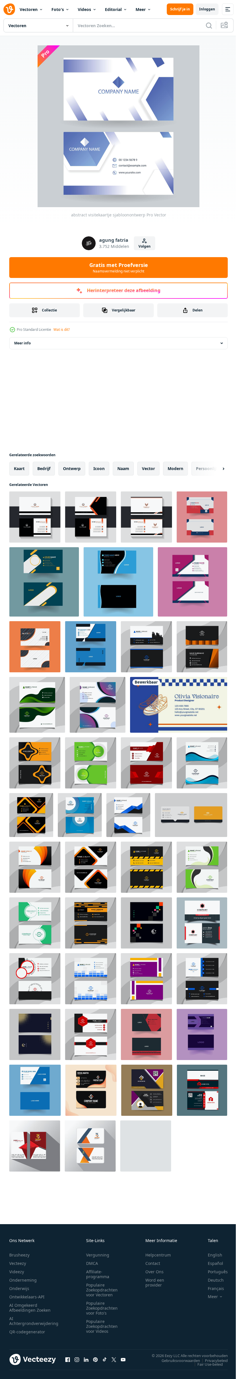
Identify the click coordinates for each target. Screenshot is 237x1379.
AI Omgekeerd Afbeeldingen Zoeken (30, 1307)
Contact (152, 1263)
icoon (99, 468)
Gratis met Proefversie (118, 267)
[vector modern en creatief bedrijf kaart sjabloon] (90, 646)
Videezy (16, 1271)
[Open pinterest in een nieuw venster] (95, 1359)
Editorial (113, 9)
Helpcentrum (158, 1255)
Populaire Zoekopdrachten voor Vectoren (102, 1290)
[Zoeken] (208, 25)
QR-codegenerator (27, 1332)
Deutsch (211, 1280)
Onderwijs (19, 1288)
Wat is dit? (61, 329)
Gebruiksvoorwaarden (176, 1360)
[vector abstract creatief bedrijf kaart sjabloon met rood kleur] (202, 517)
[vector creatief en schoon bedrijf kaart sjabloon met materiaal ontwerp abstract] (35, 1090)
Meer (141, 9)
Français (211, 1288)
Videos (84, 9)
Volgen (144, 246)
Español (211, 1263)
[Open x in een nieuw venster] (114, 1359)
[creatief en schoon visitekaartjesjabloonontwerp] (192, 582)
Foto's (57, 9)
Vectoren (29, 9)
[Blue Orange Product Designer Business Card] (178, 705)
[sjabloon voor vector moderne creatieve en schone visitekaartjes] (191, 815)
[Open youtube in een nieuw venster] (123, 1359)
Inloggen (207, 9)
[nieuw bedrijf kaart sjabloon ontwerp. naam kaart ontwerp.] (34, 517)
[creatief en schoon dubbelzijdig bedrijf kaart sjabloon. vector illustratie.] (34, 1146)
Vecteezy (17, 1263)
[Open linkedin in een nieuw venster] (86, 1359)
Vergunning (97, 1255)
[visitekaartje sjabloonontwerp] (118, 582)
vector (148, 468)
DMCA (92, 1263)
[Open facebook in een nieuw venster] (67, 1359)
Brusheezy (19, 1255)
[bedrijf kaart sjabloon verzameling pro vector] (202, 1034)
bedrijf (43, 468)
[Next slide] (214, 469)
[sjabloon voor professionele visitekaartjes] (146, 1090)
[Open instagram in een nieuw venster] (77, 1359)
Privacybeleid (212, 1360)
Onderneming (23, 1280)
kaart (19, 468)
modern (175, 468)
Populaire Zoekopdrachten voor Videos (102, 1326)
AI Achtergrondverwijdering (33, 1321)
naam (123, 468)
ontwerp (72, 468)
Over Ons (154, 1271)
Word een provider (154, 1282)
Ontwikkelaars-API (27, 1297)
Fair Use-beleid (206, 1364)
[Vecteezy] (9, 9)
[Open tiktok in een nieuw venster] (104, 1359)
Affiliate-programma (97, 1274)
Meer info (22, 343)
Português (213, 1271)
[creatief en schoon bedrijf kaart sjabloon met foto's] (44, 582)
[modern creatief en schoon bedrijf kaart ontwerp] (202, 923)
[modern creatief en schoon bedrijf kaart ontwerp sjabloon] (34, 646)
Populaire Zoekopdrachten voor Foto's (102, 1308)
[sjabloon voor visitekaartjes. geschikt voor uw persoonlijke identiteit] (146, 646)
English (210, 1255)
